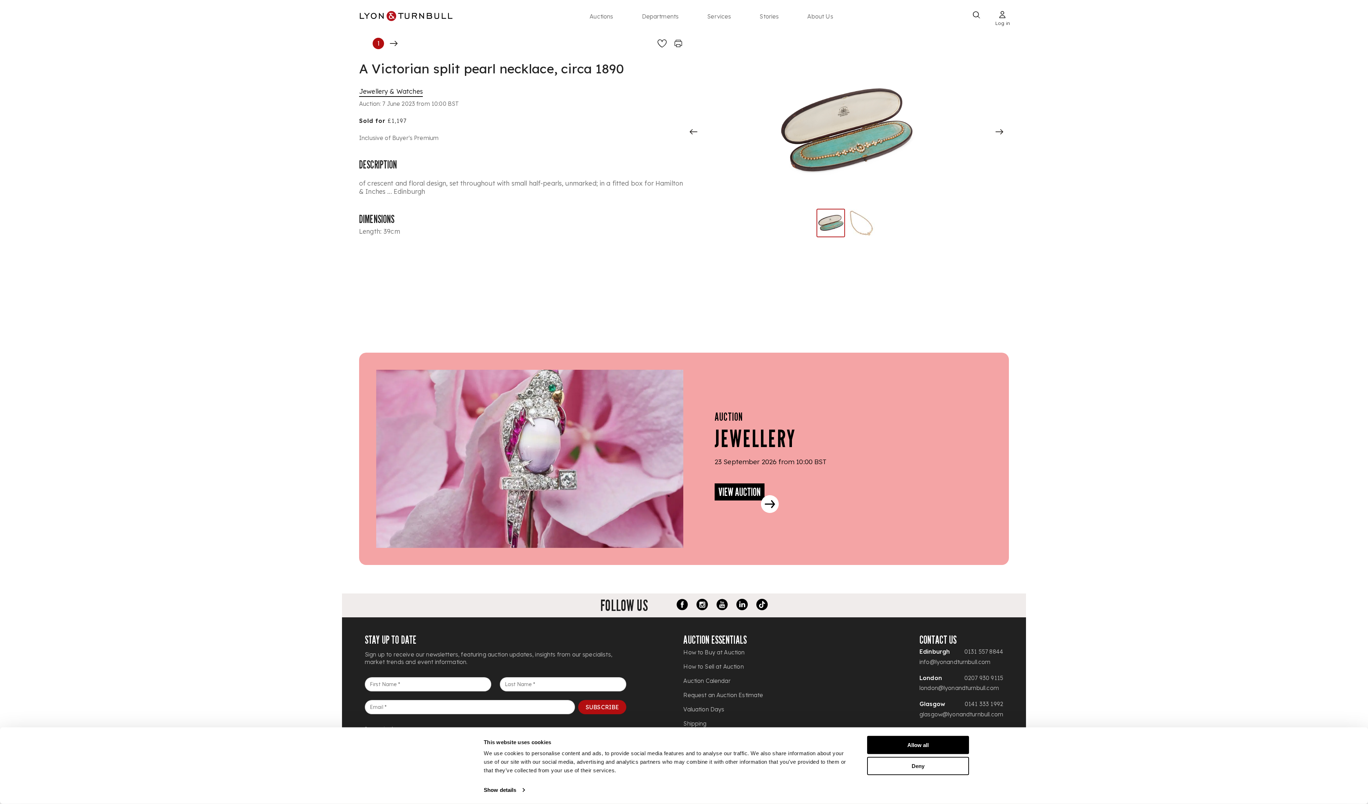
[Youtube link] (722, 605)
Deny (918, 766)
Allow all (918, 745)
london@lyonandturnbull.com (959, 687)
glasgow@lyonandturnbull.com (961, 714)
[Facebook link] (682, 605)
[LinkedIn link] (742, 605)
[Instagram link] (702, 605)
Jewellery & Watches (391, 91)
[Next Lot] (394, 43)
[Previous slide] (693, 132)
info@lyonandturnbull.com (955, 661)
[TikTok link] (762, 605)
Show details (500, 790)
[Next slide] (999, 132)
